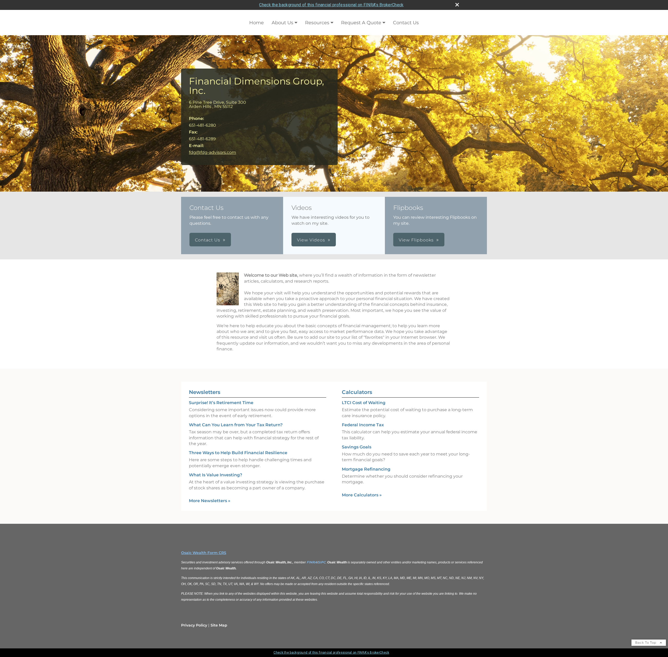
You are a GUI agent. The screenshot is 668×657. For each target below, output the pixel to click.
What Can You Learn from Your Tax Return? (236, 424)
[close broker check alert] (457, 5)
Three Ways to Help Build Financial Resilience (238, 452)
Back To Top (646, 642)
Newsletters (204, 392)
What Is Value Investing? (215, 474)
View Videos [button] (311, 240)
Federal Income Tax (363, 424)
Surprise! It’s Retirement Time (221, 402)
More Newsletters (209, 500)
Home (256, 23)
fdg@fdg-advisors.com (212, 152)
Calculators (357, 392)
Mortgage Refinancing (366, 469)
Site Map (219, 625)
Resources (317, 23)
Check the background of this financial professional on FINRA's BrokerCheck (331, 4)
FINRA (312, 562)
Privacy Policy (194, 625)
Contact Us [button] (207, 240)
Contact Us (406, 23)
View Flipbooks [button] (416, 240)
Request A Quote (361, 23)
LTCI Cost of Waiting (363, 402)
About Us (282, 23)
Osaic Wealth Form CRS (203, 552)
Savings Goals (356, 447)
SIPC (322, 562)
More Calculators (362, 494)
